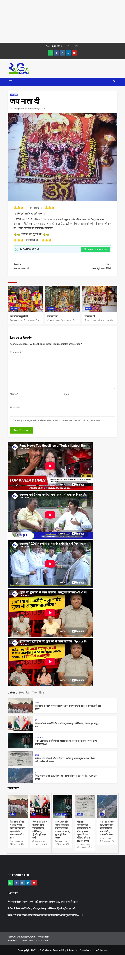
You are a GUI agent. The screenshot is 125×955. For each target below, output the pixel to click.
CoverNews (86, 950)
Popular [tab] (24, 692)
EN (69, 46)
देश (36, 720)
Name (14, 393)
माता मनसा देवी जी (21, 266)
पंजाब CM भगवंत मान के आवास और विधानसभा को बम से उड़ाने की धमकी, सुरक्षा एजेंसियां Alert (45, 915)
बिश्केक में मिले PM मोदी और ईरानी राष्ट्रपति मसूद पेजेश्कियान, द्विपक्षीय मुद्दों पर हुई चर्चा (41, 908)
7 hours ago (106, 841)
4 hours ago (39, 844)
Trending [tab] (38, 692)
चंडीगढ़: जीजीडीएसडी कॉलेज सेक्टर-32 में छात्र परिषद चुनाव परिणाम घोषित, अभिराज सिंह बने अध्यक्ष (84, 831)
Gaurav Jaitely (17, 320)
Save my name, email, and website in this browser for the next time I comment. (57, 420)
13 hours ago (30, 320)
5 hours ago (61, 844)
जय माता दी (90, 316)
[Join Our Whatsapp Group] (50, 53)
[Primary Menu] (11, 81)
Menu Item (43, 936)
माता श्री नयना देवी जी (102, 266)
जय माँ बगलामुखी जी (19, 316)
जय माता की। (53, 316)
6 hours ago (83, 847)
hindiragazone (18, 108)
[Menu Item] (56, 53)
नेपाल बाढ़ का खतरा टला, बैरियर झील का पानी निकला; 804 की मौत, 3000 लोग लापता (107, 828)
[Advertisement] (62, 21)
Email (68, 393)
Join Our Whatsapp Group (21, 936)
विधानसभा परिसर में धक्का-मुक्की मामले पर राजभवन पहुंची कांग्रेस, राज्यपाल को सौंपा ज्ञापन (43, 901)
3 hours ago (16, 844)
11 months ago (34, 108)
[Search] (114, 81)
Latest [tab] (12, 692)
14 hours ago (105, 320)
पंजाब (41, 737)
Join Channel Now (97, 249)
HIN (76, 46)
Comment (16, 352)
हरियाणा (37, 702)
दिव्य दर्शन (14, 95)
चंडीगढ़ (37, 737)
